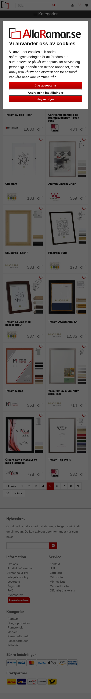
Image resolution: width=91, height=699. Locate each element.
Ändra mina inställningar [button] (45, 92)
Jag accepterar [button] (45, 85)
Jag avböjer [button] (45, 99)
